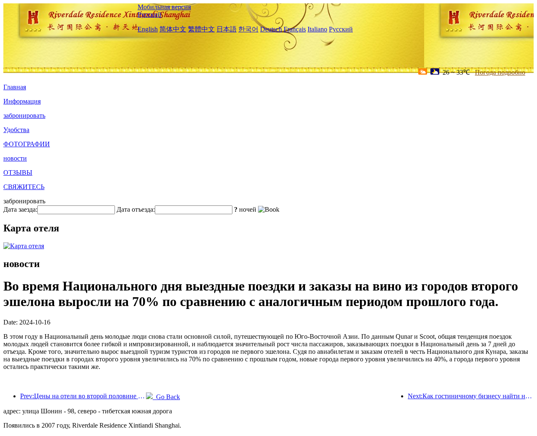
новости (15, 158)
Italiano (317, 29)
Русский (150, 14)
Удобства (16, 129)
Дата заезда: (20, 209)
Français (295, 29)
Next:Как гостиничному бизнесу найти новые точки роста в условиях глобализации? (471, 396)
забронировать (24, 115)
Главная (14, 87)
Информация (22, 101)
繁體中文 (201, 29)
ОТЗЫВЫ (17, 172)
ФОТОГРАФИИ (26, 144)
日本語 (226, 29)
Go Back (166, 396)
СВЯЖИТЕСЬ (23, 186)
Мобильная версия (164, 6)
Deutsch (271, 29)
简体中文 (172, 29)
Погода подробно (500, 72)
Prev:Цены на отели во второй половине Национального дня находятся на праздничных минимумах (83, 396)
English (148, 29)
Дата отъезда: (136, 209)
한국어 (248, 29)
